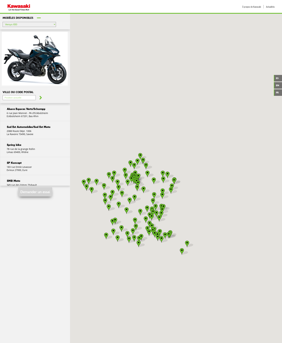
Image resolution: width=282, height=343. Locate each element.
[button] (176, 181)
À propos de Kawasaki (251, 6)
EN (277, 85)
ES (277, 78)
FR (277, 92)
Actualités (270, 6)
